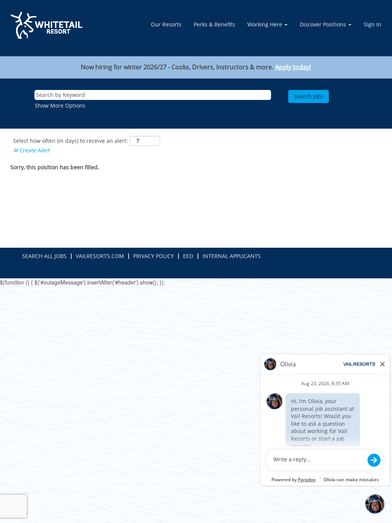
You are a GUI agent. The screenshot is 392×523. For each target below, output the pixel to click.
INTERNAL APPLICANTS (232, 256)
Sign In (372, 24)
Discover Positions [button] (324, 24)
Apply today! (293, 67)
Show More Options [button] (60, 105)
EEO (188, 256)
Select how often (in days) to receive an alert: (70, 140)
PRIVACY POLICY (153, 256)
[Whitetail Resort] (46, 25)
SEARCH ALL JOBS (44, 256)
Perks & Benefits (214, 24)
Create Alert (34, 150)
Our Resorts (166, 24)
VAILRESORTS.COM (100, 256)
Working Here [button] (265, 24)
